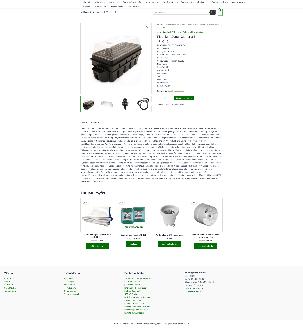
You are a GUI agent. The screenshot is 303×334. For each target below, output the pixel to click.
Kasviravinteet (169, 2)
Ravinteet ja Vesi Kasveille (136, 309)
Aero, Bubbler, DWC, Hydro (194, 24)
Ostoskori (8, 284)
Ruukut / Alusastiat (238, 2)
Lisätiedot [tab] (94, 122)
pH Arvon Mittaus (132, 284)
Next (151, 104)
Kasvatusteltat (152, 2)
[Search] (213, 12)
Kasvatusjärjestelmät (132, 2)
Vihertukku (88, 2)
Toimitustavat (70, 288)
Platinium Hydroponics (193, 32)
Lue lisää (133, 244)
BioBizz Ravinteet (132, 291)
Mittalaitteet (202, 2)
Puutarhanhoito (219, 2)
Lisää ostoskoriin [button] (97, 246)
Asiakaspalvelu (71, 281)
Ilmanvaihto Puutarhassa (135, 288)
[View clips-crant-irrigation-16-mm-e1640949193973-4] (143, 104)
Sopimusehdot (70, 291)
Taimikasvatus (100, 6)
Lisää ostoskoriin (184, 98)
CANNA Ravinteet (132, 294)
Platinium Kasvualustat (134, 303)
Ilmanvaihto (113, 2)
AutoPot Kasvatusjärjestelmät (137, 278)
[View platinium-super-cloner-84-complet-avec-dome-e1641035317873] (88, 104)
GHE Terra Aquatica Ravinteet (137, 297)
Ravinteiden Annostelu (134, 313)
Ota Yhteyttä (10, 288)
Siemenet (87, 6)
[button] (104, 2)
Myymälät (68, 278)
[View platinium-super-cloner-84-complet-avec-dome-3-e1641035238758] (107, 104)
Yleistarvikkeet (117, 6)
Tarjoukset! (134, 6)
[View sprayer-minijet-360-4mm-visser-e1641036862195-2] (125, 104)
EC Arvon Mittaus (132, 281)
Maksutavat (69, 284)
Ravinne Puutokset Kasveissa (137, 306)
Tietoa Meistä (10, 291)
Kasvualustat (186, 2)
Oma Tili (7, 281)
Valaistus (99, 2)
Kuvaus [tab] (83, 122)
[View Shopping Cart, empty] (220, 12)
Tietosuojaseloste (72, 294)
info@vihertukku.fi (193, 291)
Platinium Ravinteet (133, 300)
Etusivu (160, 24)
